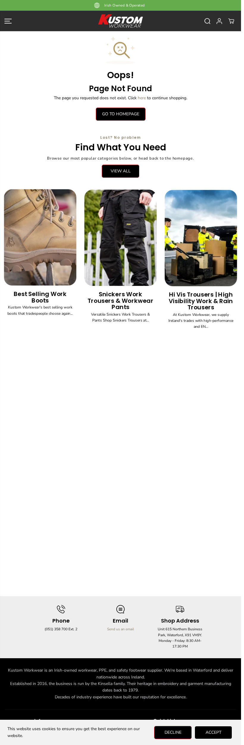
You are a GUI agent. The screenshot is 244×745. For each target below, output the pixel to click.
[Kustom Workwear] (120, 21)
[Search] (207, 21)
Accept (213, 732)
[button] (8, 21)
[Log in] (219, 21)
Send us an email (120, 629)
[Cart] (231, 21)
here (142, 98)
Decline (173, 732)
